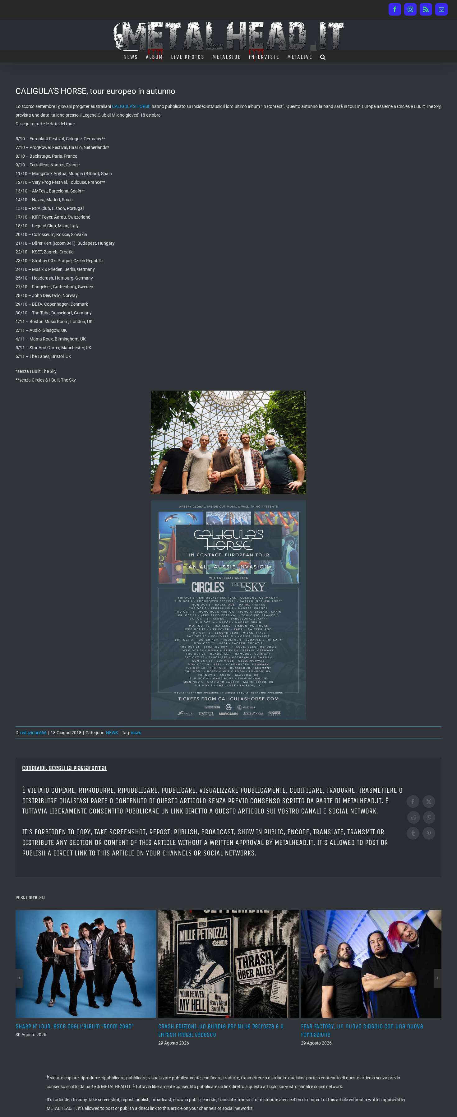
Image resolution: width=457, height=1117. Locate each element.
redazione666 (33, 732)
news (136, 732)
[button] (323, 56)
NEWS (112, 732)
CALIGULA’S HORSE (131, 106)
